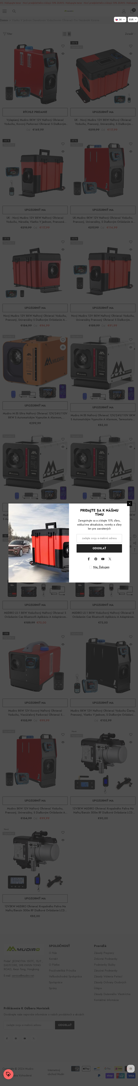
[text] (99, 567)
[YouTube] (102, 559)
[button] (120, 19)
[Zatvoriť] (129, 503)
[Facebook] (88, 559)
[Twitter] (109, 559)
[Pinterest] (95, 559)
